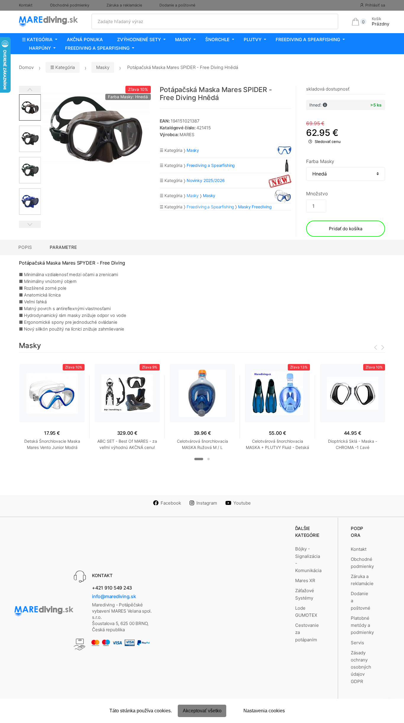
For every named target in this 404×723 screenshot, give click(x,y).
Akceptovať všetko (202, 710)
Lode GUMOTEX (306, 611)
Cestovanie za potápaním (307, 632)
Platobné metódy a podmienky (362, 625)
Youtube (242, 503)
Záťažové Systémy (304, 594)
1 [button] (198, 459)
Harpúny (40, 48)
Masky (183, 39)
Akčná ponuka (85, 39)
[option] (96, 128)
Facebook (171, 503)
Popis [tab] (25, 247)
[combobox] (215, 21)
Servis (357, 642)
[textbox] (215, 21)
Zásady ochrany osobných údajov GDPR (361, 667)
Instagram (206, 503)
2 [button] (208, 459)
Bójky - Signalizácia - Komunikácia (308, 559)
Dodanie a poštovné (177, 5)
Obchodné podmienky (69, 5)
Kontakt (26, 5)
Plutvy (252, 39)
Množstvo (317, 194)
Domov (26, 67)
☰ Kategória (37, 39)
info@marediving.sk (114, 596)
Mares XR (305, 580)
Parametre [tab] (63, 247)
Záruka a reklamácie (124, 5)
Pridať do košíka (345, 228)
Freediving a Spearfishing (308, 39)
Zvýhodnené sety (139, 39)
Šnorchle (217, 39)
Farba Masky (320, 161)
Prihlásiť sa (375, 5)
